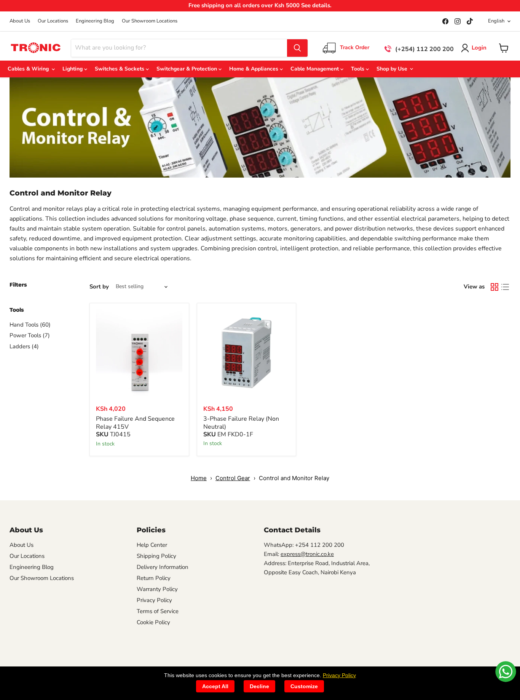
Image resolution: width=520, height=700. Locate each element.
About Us (20, 21)
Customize (304, 686)
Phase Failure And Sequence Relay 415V (135, 423)
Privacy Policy (154, 600)
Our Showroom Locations (149, 21)
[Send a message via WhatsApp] (505, 671)
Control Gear (232, 478)
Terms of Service (158, 611)
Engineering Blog (95, 21)
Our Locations (53, 21)
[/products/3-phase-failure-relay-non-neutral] (246, 352)
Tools (358, 68)
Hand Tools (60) (30, 324)
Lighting (73, 68)
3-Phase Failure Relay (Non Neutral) (241, 423)
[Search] (297, 48)
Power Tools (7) (30, 335)
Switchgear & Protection (187, 68)
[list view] (505, 287)
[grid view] (494, 287)
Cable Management (315, 68)
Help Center (152, 545)
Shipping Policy (156, 556)
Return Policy (154, 578)
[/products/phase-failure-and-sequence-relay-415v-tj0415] (139, 352)
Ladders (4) (24, 346)
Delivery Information (162, 567)
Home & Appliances (254, 68)
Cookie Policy (153, 622)
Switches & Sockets (120, 68)
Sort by (99, 287)
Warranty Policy (157, 589)
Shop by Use (392, 68)
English (496, 21)
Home (199, 478)
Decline (259, 686)
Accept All (215, 686)
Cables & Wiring (30, 68)
